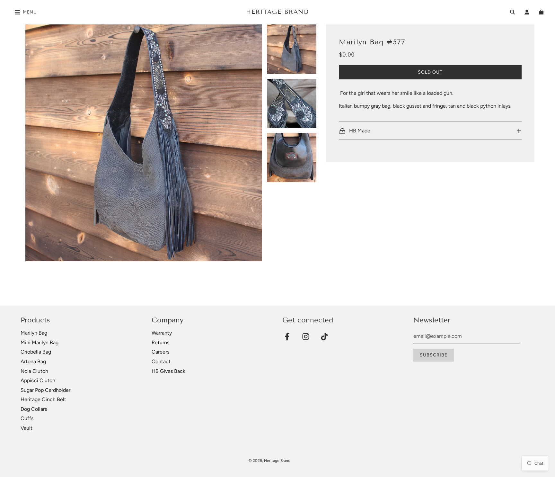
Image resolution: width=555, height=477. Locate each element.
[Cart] (542, 12)
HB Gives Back (168, 371)
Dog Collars (34, 409)
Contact (161, 361)
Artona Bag (33, 361)
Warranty (162, 333)
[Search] (512, 12)
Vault (26, 428)
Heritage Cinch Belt (43, 399)
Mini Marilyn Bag (39, 342)
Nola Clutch (34, 371)
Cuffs (27, 418)
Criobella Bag (36, 352)
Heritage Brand (277, 11)
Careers (160, 352)
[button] (430, 131)
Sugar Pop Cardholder (45, 390)
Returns (160, 342)
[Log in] (527, 12)
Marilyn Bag (34, 333)
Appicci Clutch (38, 380)
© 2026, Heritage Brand (269, 460)
